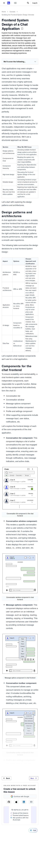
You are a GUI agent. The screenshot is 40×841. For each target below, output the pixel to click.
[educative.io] (8, 3)
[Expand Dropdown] (35, 61)
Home (4, 12)
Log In (34, 3)
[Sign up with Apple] (16, 802)
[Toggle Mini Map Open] (15, 3)
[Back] (4, 3)
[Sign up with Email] (31, 802)
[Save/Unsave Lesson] (22, 28)
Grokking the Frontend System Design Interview (18, 15)
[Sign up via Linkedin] (23, 802)
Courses (12, 12)
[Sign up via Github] (8, 802)
